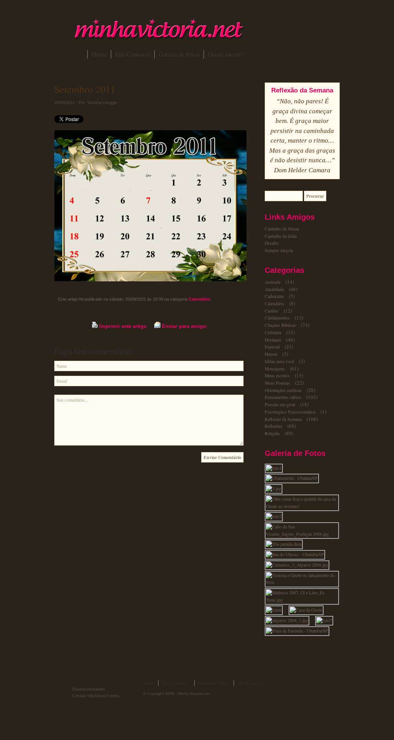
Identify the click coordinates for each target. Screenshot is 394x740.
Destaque (273, 340)
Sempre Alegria (279, 250)
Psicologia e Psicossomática (290, 412)
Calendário (199, 299)
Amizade (272, 282)
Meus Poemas (277, 383)
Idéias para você (279, 361)
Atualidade (274, 289)
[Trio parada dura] (286, 544)
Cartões (272, 311)
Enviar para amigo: (184, 326)
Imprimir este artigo (123, 326)
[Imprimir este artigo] (95, 326)
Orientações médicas (283, 390)
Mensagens (275, 369)
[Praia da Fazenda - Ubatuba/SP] (299, 631)
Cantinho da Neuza (282, 229)
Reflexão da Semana (283, 419)
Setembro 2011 (84, 89)
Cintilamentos (277, 318)
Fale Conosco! (132, 54)
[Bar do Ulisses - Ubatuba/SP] (297, 554)
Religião (272, 433)
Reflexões (273, 426)
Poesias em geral (280, 404)
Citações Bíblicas (280, 325)
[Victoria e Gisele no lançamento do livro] (304, 582)
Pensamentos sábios (283, 397)
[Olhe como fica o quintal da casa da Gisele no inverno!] (304, 506)
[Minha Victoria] (158, 37)
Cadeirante (274, 296)
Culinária (273, 332)
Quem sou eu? (225, 54)
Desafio (272, 243)
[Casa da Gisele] (308, 610)
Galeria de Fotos (179, 54)
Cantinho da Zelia (281, 236)
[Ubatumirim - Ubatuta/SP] (294, 478)
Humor (271, 354)
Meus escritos (277, 375)
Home (99, 54)
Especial (272, 347)
